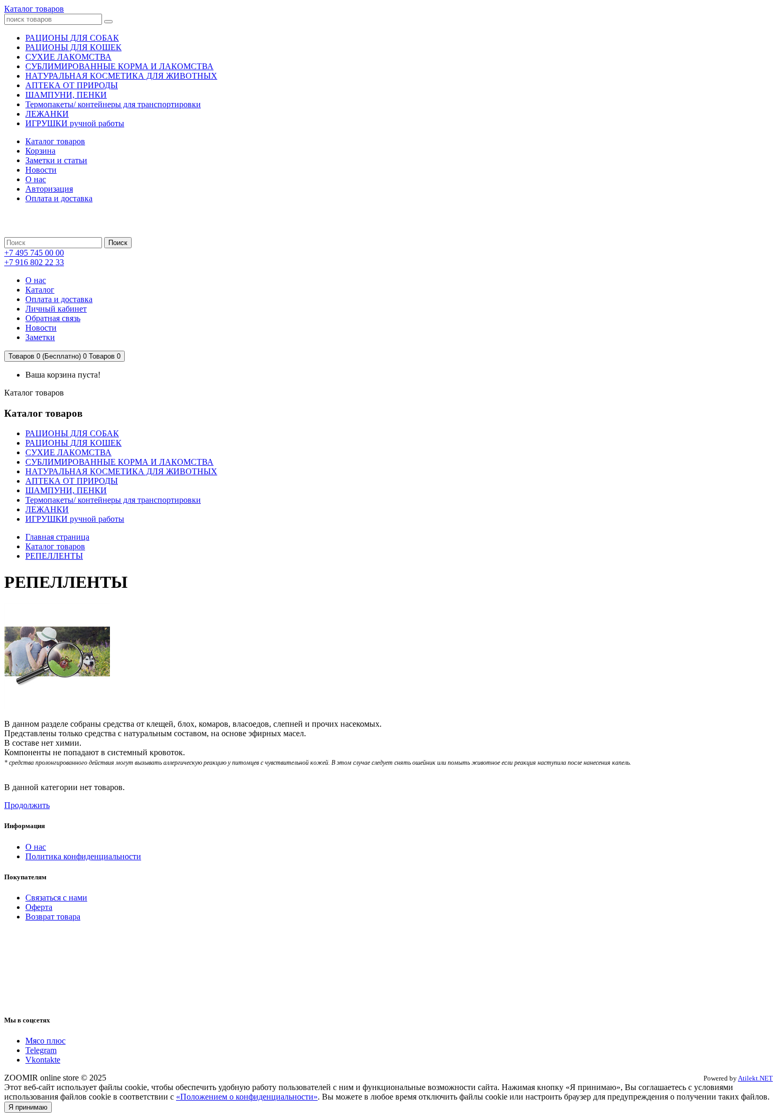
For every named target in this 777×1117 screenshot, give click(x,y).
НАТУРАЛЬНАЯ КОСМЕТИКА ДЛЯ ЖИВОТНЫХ (121, 471)
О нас (35, 179)
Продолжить (27, 805)
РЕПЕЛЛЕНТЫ (54, 555)
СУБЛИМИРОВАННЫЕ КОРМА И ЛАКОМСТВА (119, 461)
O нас (35, 846)
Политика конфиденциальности (83, 856)
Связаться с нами (56, 897)
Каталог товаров (34, 8)
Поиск (117, 243)
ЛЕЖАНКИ (47, 509)
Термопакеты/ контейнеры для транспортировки (113, 499)
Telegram (41, 1050)
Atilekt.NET (755, 1078)
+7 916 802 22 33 (34, 262)
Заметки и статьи (56, 160)
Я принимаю (28, 1107)
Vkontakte (42, 1059)
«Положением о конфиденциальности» (247, 1096)
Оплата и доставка (58, 198)
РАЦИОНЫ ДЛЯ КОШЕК (73, 442)
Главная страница (57, 536)
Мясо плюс (45, 1040)
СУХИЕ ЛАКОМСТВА (68, 452)
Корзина (40, 150)
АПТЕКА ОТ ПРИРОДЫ (71, 480)
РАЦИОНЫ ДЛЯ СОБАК (72, 433)
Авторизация (49, 188)
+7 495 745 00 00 (34, 252)
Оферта (38, 907)
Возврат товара (52, 916)
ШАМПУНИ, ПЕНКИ (66, 490)
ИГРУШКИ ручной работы (74, 518)
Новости (41, 169)
